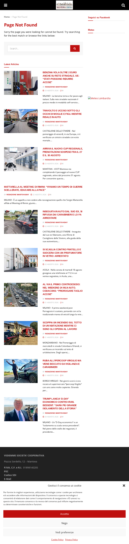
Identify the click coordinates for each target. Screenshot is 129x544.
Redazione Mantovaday (56, 87)
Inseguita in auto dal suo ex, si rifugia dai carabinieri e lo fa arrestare (62, 214)
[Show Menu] (5, 5)
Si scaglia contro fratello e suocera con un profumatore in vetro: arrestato (62, 252)
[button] (124, 485)
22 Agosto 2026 (39, 194)
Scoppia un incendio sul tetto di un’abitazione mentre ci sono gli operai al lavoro (62, 325)
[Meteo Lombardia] (99, 98)
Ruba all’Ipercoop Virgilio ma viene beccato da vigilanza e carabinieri (62, 363)
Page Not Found (19, 16)
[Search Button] (123, 5)
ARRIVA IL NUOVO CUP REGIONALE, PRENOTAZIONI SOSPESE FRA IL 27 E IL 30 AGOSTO (63, 151)
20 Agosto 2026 (51, 416)
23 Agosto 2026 (51, 90)
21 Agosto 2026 (51, 302)
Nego (64, 523)
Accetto (64, 514)
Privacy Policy (71, 539)
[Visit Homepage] (64, 5)
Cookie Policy (57, 539)
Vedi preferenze (64, 532)
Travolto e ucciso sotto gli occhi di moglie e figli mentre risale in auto (62, 113)
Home (7, 16)
